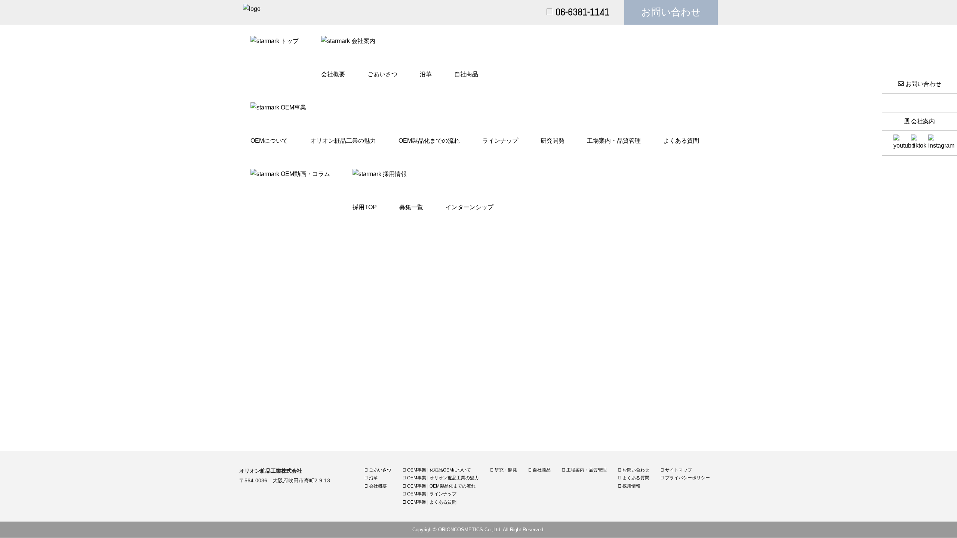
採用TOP (365, 207)
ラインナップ (500, 140)
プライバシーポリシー (687, 477)
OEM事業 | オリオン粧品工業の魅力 (442, 477)
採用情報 (630, 486)
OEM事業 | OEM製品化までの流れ (441, 486)
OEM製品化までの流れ (429, 140)
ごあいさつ (382, 74)
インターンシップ (469, 207)
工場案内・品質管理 (614, 140)
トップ (289, 41)
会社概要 (333, 74)
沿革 (426, 74)
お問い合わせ (671, 12)
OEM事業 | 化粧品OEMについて (438, 470)
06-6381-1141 (581, 12)
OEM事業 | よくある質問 (431, 502)
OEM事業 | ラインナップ (431, 494)
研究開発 (552, 140)
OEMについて (269, 140)
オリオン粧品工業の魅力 (343, 140)
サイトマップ (678, 470)
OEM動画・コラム (304, 174)
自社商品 (466, 74)
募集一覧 (411, 207)
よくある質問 (681, 140)
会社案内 (922, 121)
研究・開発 (505, 470)
